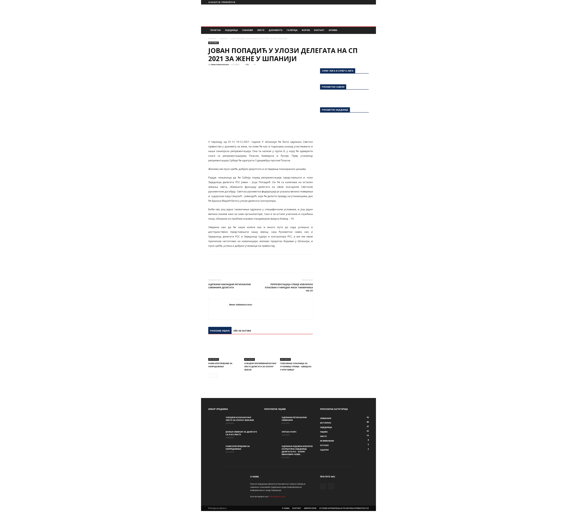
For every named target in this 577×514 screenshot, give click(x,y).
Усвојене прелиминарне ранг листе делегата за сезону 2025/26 (260, 366)
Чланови (247, 30)
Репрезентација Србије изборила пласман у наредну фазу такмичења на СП (289, 287)
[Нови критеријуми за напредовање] (224, 349)
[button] (365, 30)
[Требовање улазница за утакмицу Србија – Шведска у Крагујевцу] (296, 349)
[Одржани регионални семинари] (271, 421)
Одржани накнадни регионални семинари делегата (229, 286)
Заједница (231, 30)
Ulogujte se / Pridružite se (221, 2)
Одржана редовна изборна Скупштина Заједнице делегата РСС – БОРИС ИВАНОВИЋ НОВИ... (297, 450)
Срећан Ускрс (289, 431)
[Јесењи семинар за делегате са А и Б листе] (215, 435)
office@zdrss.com (277, 496)
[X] (218, 71)
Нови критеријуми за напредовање (238, 447)
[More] (267, 71)
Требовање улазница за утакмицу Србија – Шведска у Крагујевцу (295, 366)
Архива (333, 30)
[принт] (246, 71)
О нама (285, 508)
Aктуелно (224, 38)
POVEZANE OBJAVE (220, 330)
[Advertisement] (314, 15)
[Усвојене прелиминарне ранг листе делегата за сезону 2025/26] (260, 349)
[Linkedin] (239, 71)
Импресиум (310, 508)
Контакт (319, 30)
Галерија (292, 30)
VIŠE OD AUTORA (242, 330)
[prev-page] (210, 376)
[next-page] (215, 376)
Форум (306, 30)
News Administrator (220, 64)
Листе (260, 30)
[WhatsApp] (232, 71)
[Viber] (260, 71)
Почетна (215, 30)
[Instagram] (366, 2)
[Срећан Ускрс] (271, 435)
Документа (275, 30)
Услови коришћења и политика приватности (344, 508)
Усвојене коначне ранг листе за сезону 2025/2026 (240, 418)
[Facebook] (361, 2)
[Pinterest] (225, 71)
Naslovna (212, 38)
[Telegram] (253, 71)
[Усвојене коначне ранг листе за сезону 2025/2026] (215, 421)
